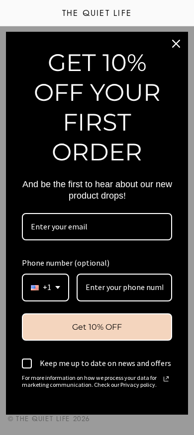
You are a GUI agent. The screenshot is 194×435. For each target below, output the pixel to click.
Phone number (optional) (65, 263)
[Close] (176, 44)
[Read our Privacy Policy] (166, 379)
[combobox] (45, 287)
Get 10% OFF (97, 327)
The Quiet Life (97, 14)
